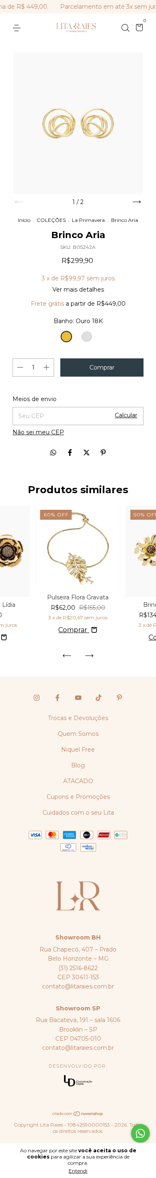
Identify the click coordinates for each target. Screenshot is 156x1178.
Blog (78, 765)
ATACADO (78, 781)
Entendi (78, 1171)
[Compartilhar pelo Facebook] (71, 453)
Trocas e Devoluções (78, 718)
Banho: (78, 321)
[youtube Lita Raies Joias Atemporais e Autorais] (78, 697)
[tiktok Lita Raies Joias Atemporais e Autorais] (98, 697)
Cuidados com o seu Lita (78, 812)
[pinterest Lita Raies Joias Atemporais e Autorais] (119, 697)
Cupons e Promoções (78, 797)
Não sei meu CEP (38, 432)
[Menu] (18, 28)
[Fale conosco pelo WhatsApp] (140, 1133)
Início (24, 220)
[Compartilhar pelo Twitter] (87, 453)
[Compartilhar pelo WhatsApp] (53, 453)
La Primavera (88, 220)
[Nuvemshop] (78, 1114)
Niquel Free (78, 749)
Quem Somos (78, 733)
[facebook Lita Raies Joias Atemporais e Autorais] (57, 697)
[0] (138, 29)
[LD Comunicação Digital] (78, 1081)
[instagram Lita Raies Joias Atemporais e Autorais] (36, 697)
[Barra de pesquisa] (125, 28)
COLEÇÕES (51, 220)
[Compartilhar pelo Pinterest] (103, 453)
